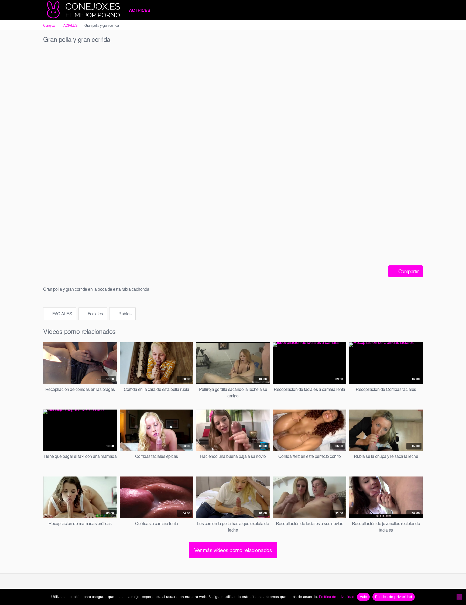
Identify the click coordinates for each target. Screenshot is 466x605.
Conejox (49, 25)
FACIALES (69, 25)
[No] (459, 597)
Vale (363, 596)
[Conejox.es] (83, 10)
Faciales (95, 313)
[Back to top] (452, 587)
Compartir (408, 271)
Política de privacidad (336, 596)
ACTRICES (139, 10)
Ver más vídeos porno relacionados (233, 549)
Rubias (125, 313)
